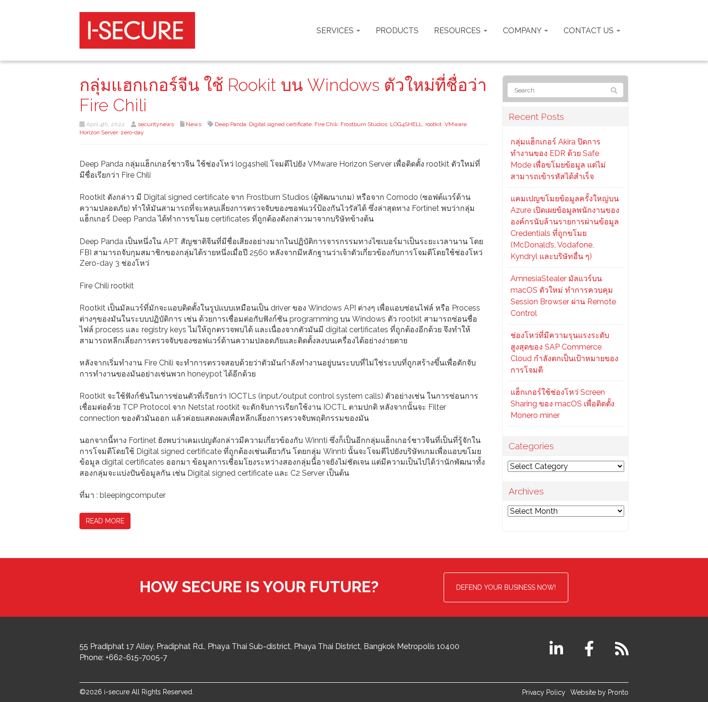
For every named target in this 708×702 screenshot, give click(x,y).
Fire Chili (326, 124)
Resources (458, 30)
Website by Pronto (599, 692)
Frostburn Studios (364, 124)
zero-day (132, 132)
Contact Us (590, 30)
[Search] (614, 90)
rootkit (433, 124)
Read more (105, 521)
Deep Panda (230, 124)
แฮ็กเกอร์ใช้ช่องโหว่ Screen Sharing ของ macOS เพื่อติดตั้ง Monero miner (563, 404)
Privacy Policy (543, 692)
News (193, 124)
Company (523, 30)
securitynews (156, 124)
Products (397, 30)
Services (335, 30)
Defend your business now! (506, 587)
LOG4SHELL (406, 124)
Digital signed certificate (280, 124)
